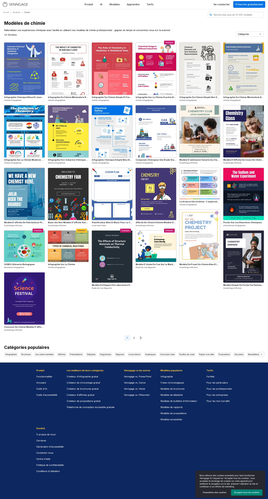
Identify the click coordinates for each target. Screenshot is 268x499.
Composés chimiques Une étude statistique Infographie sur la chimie (156, 160)
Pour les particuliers (217, 382)
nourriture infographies (14, 267)
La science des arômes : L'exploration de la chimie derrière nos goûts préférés (200, 201)
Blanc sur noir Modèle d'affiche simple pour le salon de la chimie (68, 222)
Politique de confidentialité (50, 465)
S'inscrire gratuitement (249, 4)
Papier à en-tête (206, 354)
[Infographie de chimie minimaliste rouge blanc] (68, 69)
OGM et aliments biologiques (19, 264)
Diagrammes (105, 354)
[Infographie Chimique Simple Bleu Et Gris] (112, 131)
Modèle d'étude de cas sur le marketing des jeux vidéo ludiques (156, 264)
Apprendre (133, 4)
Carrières (41, 440)
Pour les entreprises (217, 395)
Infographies (11, 354)
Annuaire (41, 382)
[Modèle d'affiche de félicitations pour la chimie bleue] (24, 194)
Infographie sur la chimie (61, 264)
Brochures (26, 354)
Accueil (6, 12)
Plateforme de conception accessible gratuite (90, 407)
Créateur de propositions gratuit (83, 401)
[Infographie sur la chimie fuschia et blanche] (156, 69)
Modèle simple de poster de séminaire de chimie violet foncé (243, 285)
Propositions (224, 354)
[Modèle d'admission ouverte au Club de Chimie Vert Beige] (200, 131)
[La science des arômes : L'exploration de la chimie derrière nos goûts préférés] (200, 183)
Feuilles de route (187, 354)
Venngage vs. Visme (134, 388)
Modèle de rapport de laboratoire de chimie (112, 285)
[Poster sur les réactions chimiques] (243, 194)
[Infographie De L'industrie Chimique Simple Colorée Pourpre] (68, 131)
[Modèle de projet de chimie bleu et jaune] (200, 236)
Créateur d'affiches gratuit (80, 395)
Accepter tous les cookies (246, 492)
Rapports (120, 354)
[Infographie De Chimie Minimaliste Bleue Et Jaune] (243, 69)
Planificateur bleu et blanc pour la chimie (112, 222)
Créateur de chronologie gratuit (83, 382)
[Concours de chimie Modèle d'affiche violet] (24, 298)
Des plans (239, 354)
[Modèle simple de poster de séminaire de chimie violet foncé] (243, 257)
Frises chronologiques (172, 382)
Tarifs (150, 4)
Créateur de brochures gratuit (83, 388)
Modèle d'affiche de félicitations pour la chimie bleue (24, 222)
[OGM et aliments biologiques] (24, 246)
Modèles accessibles (171, 419)
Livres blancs (135, 354)
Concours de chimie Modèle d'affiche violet (24, 327)
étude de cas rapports (102, 288)
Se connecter (222, 4)
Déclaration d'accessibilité (50, 446)
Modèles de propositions (173, 413)
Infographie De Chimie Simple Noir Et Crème (200, 97)
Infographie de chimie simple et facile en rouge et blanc (112, 97)
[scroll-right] (262, 354)
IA (101, 4)
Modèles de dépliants (172, 395)
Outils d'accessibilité (46, 395)
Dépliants (91, 354)
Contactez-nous (44, 452)
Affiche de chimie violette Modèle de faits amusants (156, 222)
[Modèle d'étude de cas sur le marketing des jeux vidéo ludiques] (156, 246)
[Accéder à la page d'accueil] (15, 4)
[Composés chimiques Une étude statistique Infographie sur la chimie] (156, 131)
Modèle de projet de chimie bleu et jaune (200, 264)
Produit (89, 4)
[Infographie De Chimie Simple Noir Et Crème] (200, 69)
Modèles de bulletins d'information (179, 401)
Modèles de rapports (172, 407)
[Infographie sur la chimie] (68, 246)
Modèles (114, 4)
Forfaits (210, 376)
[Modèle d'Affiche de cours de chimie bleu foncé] (243, 131)
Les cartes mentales (44, 354)
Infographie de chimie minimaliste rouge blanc (68, 97)
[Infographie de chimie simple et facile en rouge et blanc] (112, 69)
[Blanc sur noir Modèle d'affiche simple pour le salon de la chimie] (68, 194)
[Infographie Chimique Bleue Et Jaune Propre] (24, 69)
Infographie (167, 376)
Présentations (76, 354)
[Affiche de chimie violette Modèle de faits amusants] (156, 194)
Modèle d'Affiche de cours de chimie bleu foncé (243, 160)
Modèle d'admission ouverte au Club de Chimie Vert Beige (200, 160)
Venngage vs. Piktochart (137, 395)
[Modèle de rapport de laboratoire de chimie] (112, 257)
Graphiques (150, 354)
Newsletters (253, 354)
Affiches (61, 354)
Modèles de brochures (173, 388)
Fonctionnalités (44, 376)
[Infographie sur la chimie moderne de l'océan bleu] (24, 131)
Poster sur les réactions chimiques (242, 222)
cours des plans (99, 225)
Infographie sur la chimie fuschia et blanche (156, 97)
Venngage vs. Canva (134, 382)
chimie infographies (13, 100)
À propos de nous (46, 434)
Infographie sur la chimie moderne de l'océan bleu (24, 160)
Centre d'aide (43, 459)
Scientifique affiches (13, 225)
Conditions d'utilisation (48, 471)
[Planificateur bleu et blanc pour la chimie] (112, 194)
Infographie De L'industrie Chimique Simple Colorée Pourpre (68, 160)
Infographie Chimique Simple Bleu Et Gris (112, 160)
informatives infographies (234, 225)
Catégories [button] (243, 34)
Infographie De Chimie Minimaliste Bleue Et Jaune (243, 97)
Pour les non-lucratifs (218, 401)
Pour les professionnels (219, 388)
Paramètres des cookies (214, 492)
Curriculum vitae (167, 354)
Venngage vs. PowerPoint (137, 376)
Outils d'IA (41, 388)
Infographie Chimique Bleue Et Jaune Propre (24, 97)
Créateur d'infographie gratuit (82, 376)
